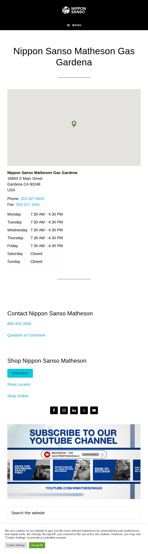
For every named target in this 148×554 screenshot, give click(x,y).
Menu (77, 25)
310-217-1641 (28, 204)
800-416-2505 (19, 324)
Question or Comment (26, 335)
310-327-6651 (33, 199)
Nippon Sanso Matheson (73, 10)
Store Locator (19, 384)
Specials (20, 373)
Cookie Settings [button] (16, 545)
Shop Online (17, 396)
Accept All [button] (37, 545)
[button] (74, 124)
